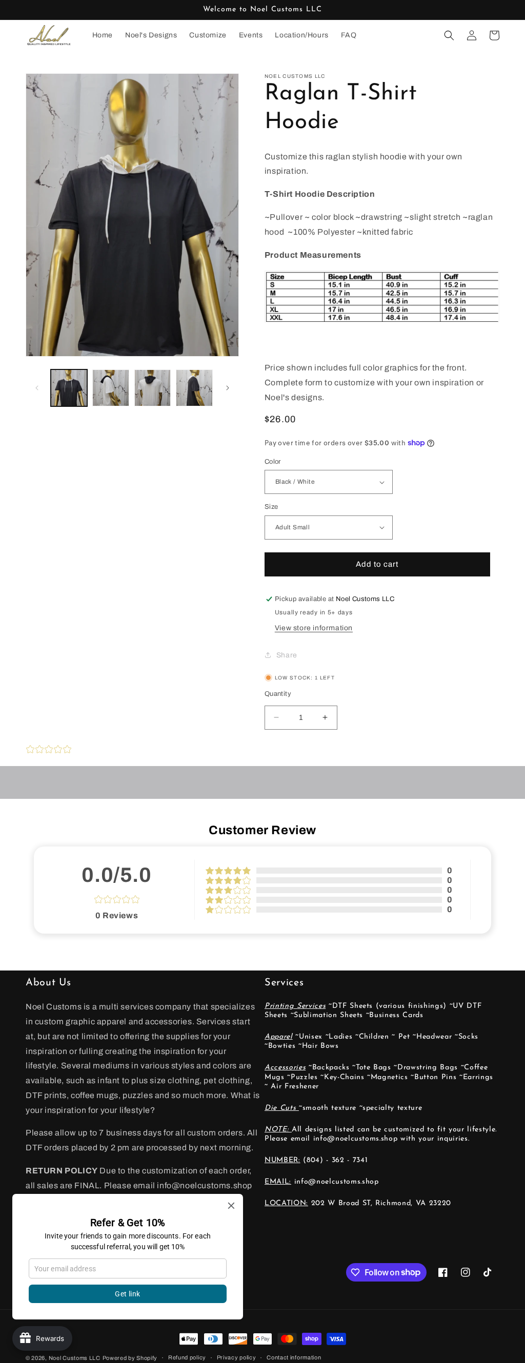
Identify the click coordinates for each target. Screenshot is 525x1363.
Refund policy (187, 1357)
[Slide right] (227, 388)
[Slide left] (37, 388)
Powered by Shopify (130, 1358)
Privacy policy (236, 1357)
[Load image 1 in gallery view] (69, 387)
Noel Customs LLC (74, 1358)
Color (273, 461)
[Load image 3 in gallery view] (110, 387)
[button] (449, 35)
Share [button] (286, 655)
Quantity (278, 693)
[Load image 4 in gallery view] (152, 387)
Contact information (294, 1357)
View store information (314, 628)
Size (271, 506)
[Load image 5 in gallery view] (194, 387)
